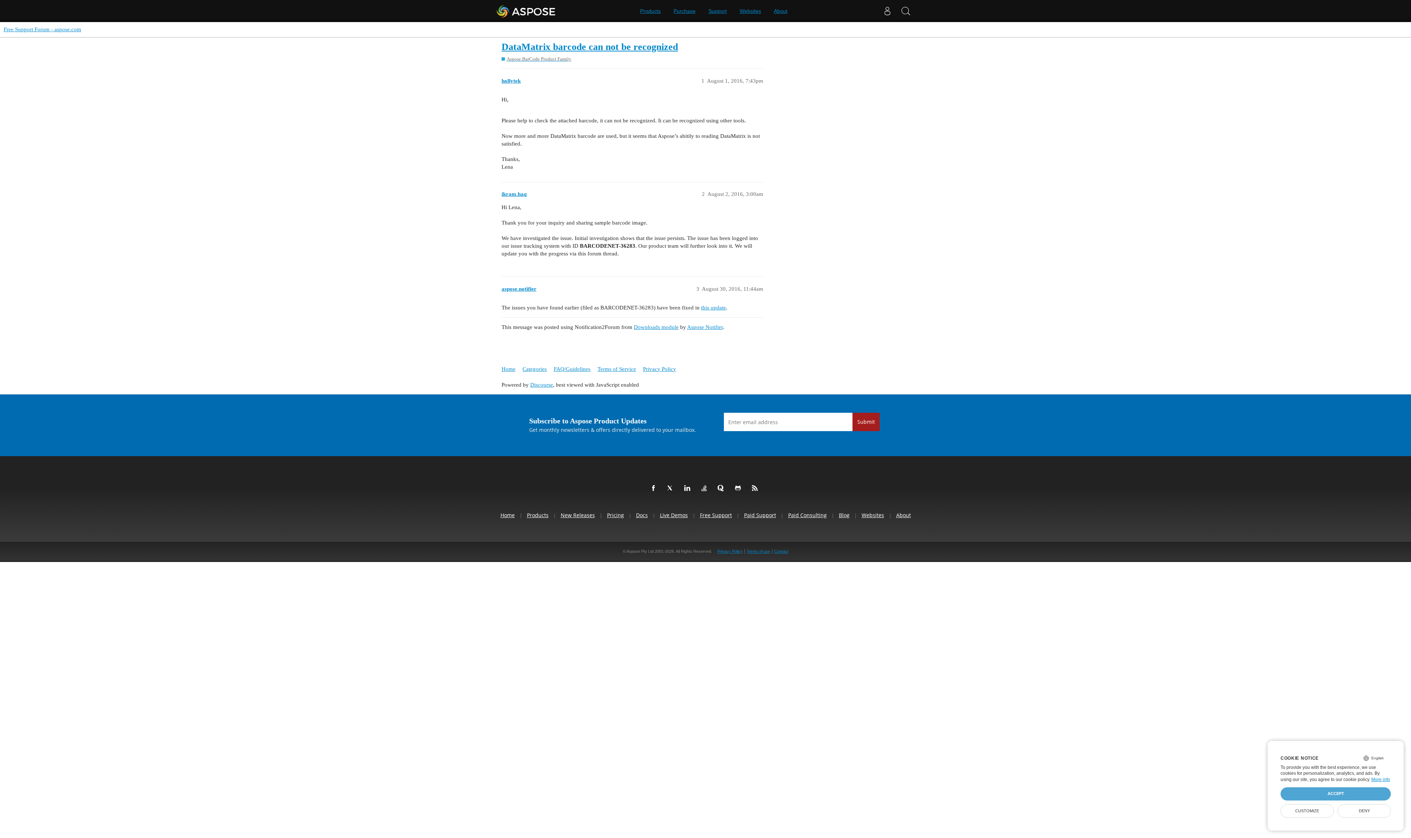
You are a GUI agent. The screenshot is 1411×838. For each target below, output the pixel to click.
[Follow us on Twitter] (671, 488)
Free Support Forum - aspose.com (42, 29)
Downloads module (656, 327)
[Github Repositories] (739, 488)
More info (1380, 779)
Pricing (615, 515)
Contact (781, 551)
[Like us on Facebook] (655, 488)
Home (509, 369)
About (780, 11)
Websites (750, 11)
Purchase (685, 11)
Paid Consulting (807, 515)
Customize (1307, 811)
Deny (1364, 811)
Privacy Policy (659, 369)
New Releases (578, 515)
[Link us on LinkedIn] (688, 488)
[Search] (906, 11)
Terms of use (758, 551)
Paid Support (760, 515)
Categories (535, 369)
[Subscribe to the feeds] (756, 488)
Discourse (541, 385)
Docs (642, 515)
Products (650, 11)
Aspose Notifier (705, 327)
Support (717, 11)
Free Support (716, 515)
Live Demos (674, 515)
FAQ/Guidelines (572, 369)
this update (713, 308)
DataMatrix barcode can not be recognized (590, 47)
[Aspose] (526, 11)
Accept (1336, 793)
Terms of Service (616, 369)
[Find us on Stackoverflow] (705, 488)
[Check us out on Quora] (722, 488)
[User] (887, 11)
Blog (844, 515)
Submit (866, 421)
